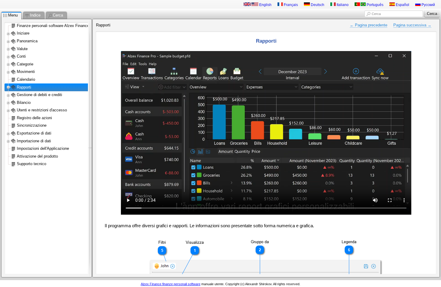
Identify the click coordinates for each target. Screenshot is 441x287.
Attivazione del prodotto (37, 156)
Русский (428, 5)
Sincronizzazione (31, 125)
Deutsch (317, 5)
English (265, 5)
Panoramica (27, 41)
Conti (21, 56)
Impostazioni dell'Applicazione (43, 148)
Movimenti (26, 71)
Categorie (25, 64)
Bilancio (24, 102)
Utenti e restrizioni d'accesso (42, 110)
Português (374, 5)
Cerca (376, 14)
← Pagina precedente (368, 25)
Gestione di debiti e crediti (39, 94)
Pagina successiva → (412, 25)
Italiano (342, 5)
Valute (22, 49)
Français (290, 5)
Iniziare (23, 33)
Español (402, 5)
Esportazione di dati (34, 133)
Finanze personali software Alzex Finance (53, 25)
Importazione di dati (34, 141)
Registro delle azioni (34, 118)
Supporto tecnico (31, 164)
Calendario (26, 79)
